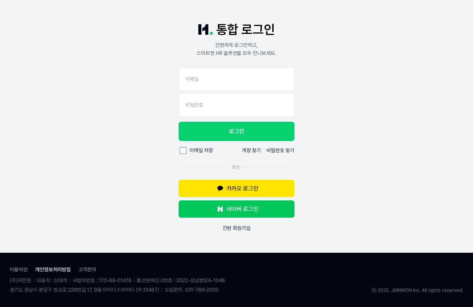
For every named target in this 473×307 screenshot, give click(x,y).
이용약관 (18, 270)
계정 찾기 (251, 150)
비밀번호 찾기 (280, 150)
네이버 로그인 (242, 209)
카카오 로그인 (242, 188)
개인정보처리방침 (53, 270)
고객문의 (87, 270)
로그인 (236, 131)
